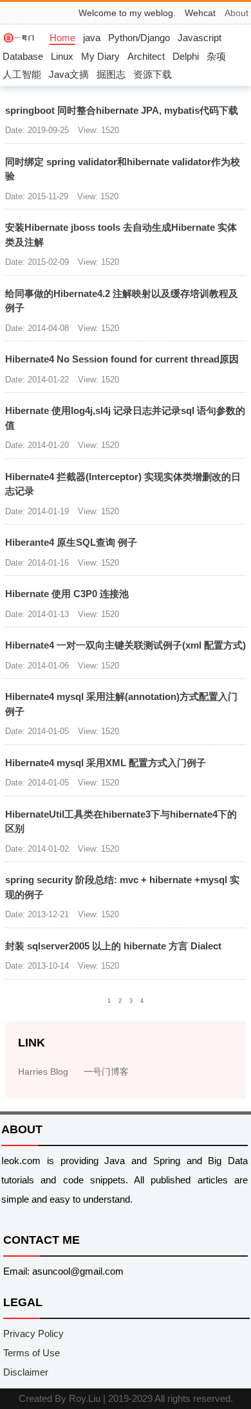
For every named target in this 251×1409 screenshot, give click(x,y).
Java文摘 (69, 74)
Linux (62, 56)
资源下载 (152, 74)
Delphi (185, 56)
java (91, 37)
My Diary (100, 56)
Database (23, 56)
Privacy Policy (33, 1333)
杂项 (216, 56)
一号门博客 (106, 1071)
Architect (146, 56)
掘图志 (111, 74)
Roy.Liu (84, 1398)
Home (62, 37)
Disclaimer (25, 1372)
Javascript (199, 37)
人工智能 (22, 74)
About (236, 13)
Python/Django (139, 37)
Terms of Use (31, 1352)
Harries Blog (43, 1071)
